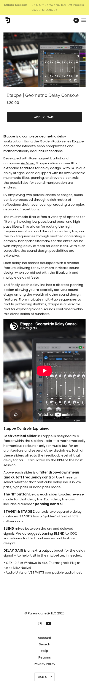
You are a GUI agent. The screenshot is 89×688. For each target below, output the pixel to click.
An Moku (27, 163)
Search (44, 644)
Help (44, 650)
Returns (44, 657)
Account (44, 637)
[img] (40, 623)
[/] (11, 20)
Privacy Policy (44, 664)
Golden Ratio (41, 440)
